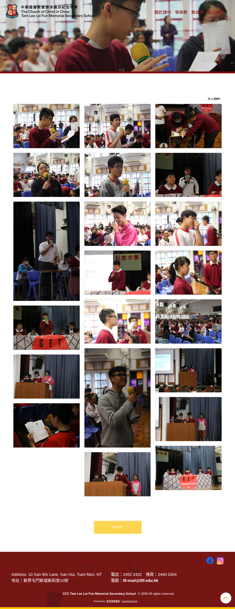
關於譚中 (162, 12)
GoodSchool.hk (129, 601)
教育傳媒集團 (113, 601)
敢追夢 (197, 12)
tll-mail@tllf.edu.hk (140, 580)
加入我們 (216, 12)
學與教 (181, 12)
